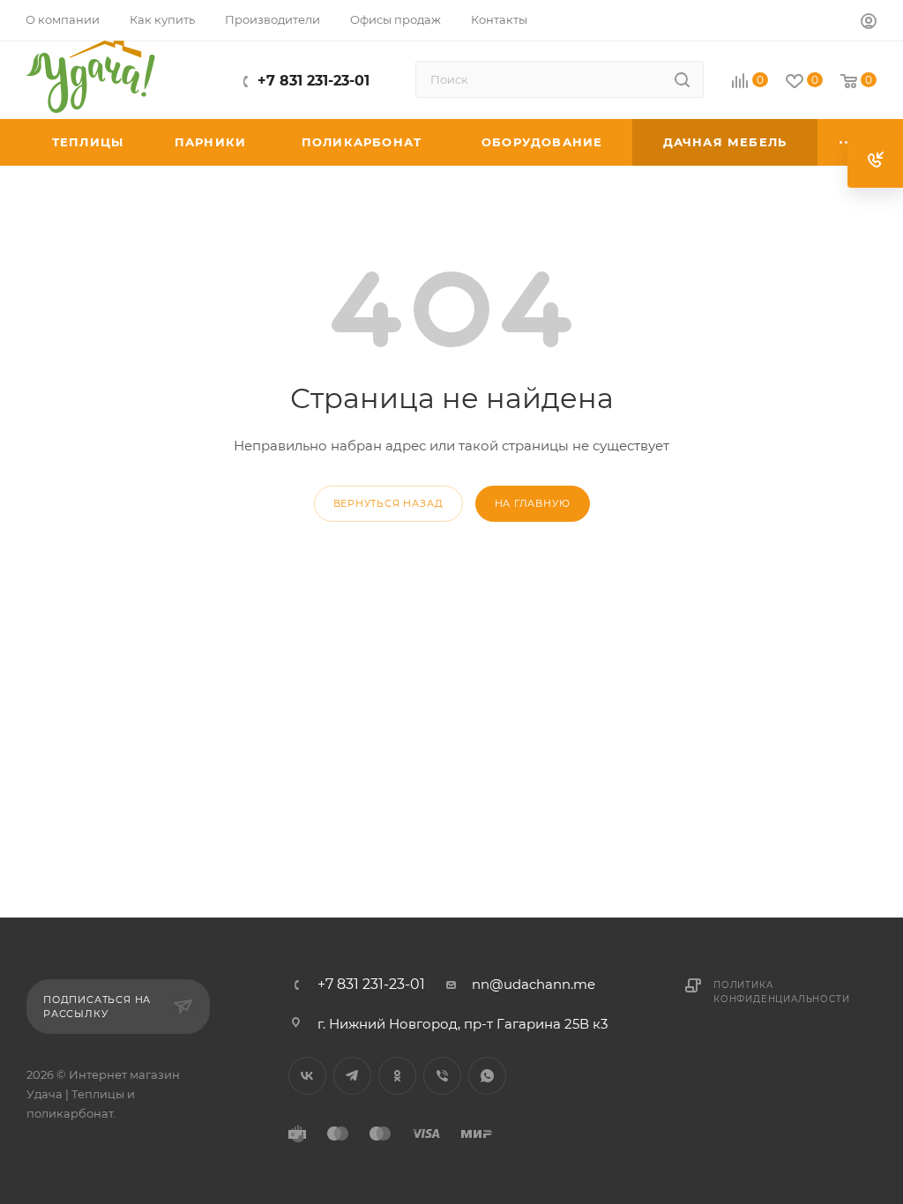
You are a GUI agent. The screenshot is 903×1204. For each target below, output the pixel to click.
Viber (442, 1076)
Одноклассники (397, 1076)
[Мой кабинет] (869, 23)
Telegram (352, 1076)
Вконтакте (307, 1076)
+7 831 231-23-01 (313, 80)
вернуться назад (388, 503)
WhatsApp (487, 1076)
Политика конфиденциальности (781, 992)
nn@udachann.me (533, 984)
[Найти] (682, 79)
